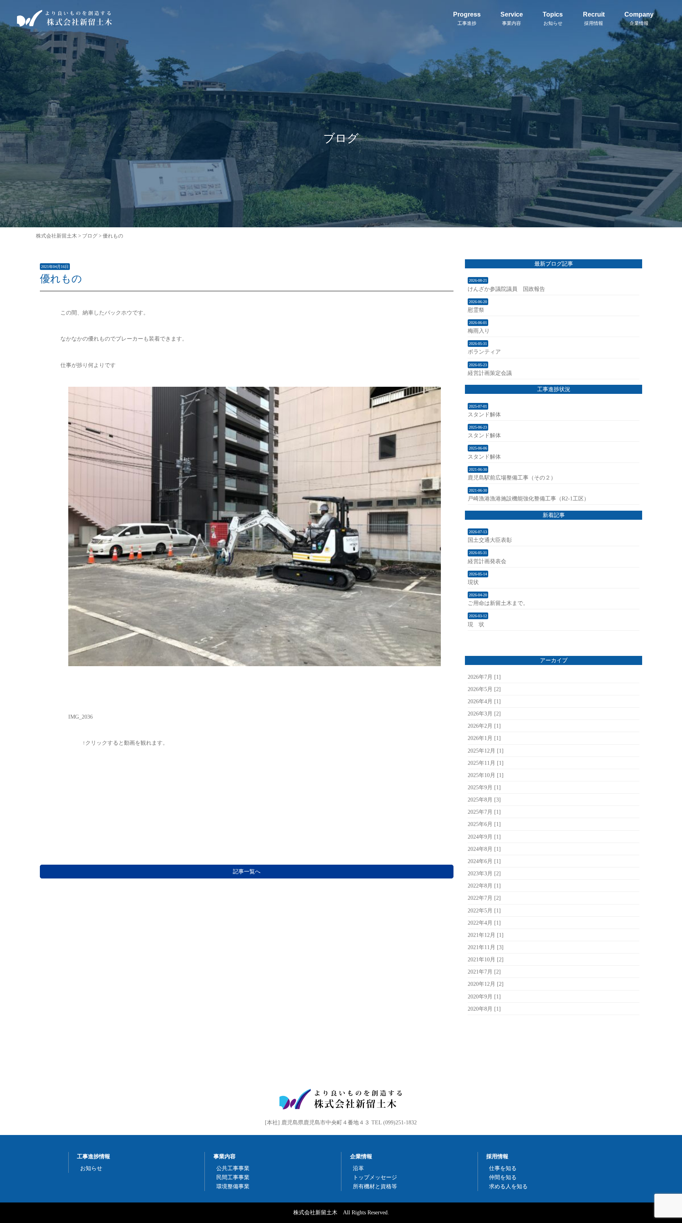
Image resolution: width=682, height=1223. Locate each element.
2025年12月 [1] (486, 750)
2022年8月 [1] (484, 885)
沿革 (358, 1168)
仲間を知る (503, 1177)
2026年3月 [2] (484, 713)
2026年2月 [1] (484, 726)
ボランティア (484, 351)
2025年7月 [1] (484, 812)
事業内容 (225, 1156)
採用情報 (497, 1156)
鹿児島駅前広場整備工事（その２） (512, 477)
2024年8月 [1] (484, 849)
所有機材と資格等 (375, 1186)
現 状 (476, 624)
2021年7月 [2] (484, 971)
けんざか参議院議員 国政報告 (506, 289)
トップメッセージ (375, 1177)
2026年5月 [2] (484, 689)
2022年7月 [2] (484, 898)
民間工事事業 (232, 1177)
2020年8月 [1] (484, 1009)
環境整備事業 (232, 1186)
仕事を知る (503, 1168)
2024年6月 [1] (484, 861)
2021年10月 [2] (486, 959)
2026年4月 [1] (484, 701)
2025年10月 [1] (486, 775)
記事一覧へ (246, 871)
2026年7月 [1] (484, 677)
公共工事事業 (232, 1168)
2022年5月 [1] (484, 910)
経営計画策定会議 (490, 373)
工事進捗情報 (93, 1156)
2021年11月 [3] (486, 947)
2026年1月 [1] (484, 738)
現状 (473, 582)
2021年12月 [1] (486, 935)
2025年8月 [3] (484, 799)
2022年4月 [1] (484, 923)
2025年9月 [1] (484, 787)
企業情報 (361, 1156)
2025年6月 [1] (484, 824)
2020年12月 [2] (486, 984)
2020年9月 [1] (484, 996)
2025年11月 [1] (486, 763)
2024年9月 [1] (484, 836)
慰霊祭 (476, 310)
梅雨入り (479, 331)
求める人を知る (508, 1186)
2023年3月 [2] (484, 873)
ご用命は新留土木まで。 (498, 603)
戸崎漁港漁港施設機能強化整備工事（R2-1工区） (528, 498)
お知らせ (91, 1168)
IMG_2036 (80, 717)
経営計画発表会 (487, 561)
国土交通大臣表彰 (490, 540)
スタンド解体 (484, 414)
